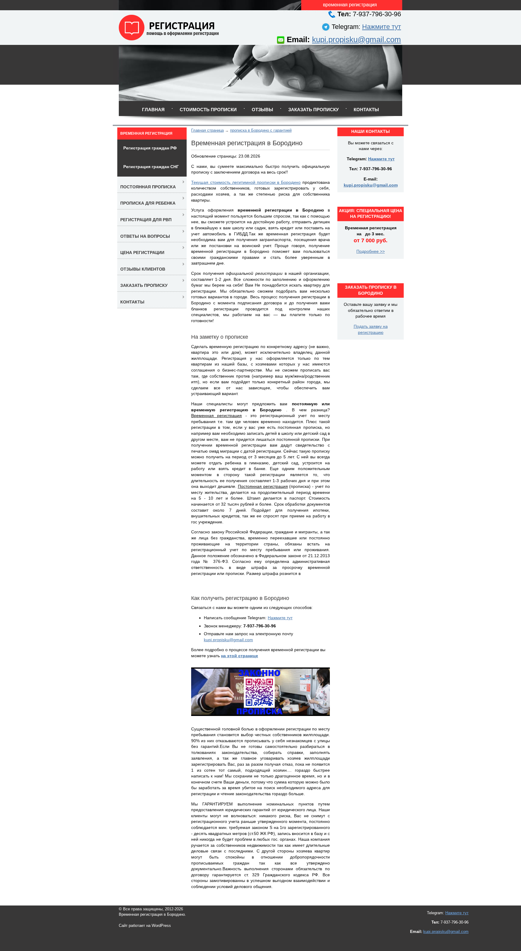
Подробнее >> (370, 251)
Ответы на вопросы (145, 236)
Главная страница (207, 130)
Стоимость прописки (208, 109)
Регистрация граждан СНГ (151, 166)
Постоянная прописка (148, 186)
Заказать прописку (313, 109)
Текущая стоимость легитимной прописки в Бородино (246, 182)
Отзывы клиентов (142, 269)
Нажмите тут (381, 26)
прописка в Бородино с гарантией (261, 130)
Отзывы (262, 109)
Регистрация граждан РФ (150, 148)
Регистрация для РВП (146, 219)
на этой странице (239, 655)
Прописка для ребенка (147, 203)
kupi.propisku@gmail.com (356, 39)
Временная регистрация (146, 133)
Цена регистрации (142, 252)
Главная (153, 109)
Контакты (366, 109)
